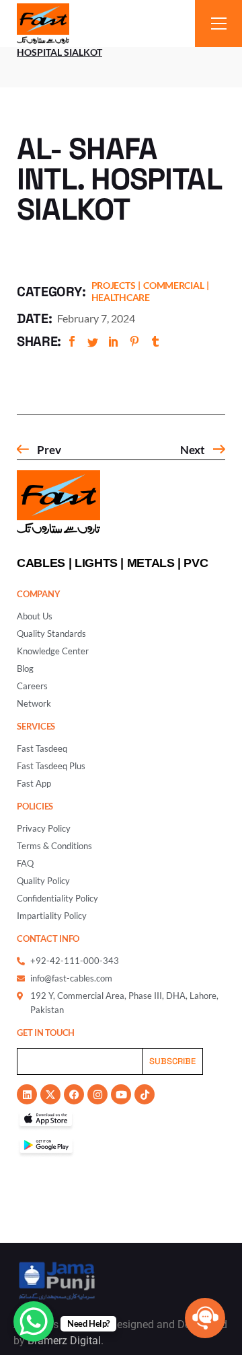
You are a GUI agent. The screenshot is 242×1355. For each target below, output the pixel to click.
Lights (96, 563)
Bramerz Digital (64, 1340)
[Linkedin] (27, 1094)
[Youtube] (121, 1094)
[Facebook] (74, 1094)
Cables (41, 563)
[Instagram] (97, 1094)
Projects (113, 285)
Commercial (173, 285)
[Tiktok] (144, 1094)
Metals (151, 563)
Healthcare (120, 297)
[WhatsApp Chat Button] (33, 1321)
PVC (196, 563)
